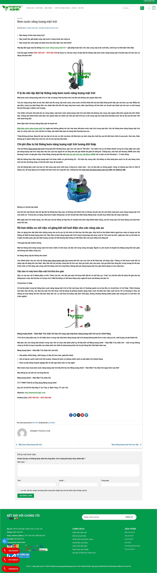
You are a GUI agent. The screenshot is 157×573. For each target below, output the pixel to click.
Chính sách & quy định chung (82, 539)
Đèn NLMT (128, 542)
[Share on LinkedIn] (86, 415)
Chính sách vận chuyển (80, 549)
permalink (51, 423)
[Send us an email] (13, 518)
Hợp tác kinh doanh (62, 8)
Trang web (105, 480)
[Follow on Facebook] (8, 518)
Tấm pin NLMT (129, 536)
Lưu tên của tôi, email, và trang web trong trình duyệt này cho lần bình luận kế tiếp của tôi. (54, 490)
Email (61, 480)
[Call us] (15, 518)
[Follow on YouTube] (17, 518)
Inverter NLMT (129, 539)
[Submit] (142, 8)
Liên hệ (73, 8)
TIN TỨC (19, 18)
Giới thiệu (39, 8)
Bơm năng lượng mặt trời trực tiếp (125, 445)
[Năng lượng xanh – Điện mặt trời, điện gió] (12, 8)
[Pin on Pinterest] (82, 415)
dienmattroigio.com (51, 28)
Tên (19, 480)
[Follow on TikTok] (10, 518)
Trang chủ (30, 8)
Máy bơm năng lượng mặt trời (30, 445)
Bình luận (21, 462)
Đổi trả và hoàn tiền (79, 536)
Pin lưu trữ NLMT (130, 549)
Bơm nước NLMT (130, 532)
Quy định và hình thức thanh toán (84, 553)
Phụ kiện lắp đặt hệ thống (132, 546)
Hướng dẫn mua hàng (79, 543)
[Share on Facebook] (71, 415)
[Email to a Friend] (78, 415)
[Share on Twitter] (74, 415)
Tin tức (81, 8)
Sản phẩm (48, 8)
